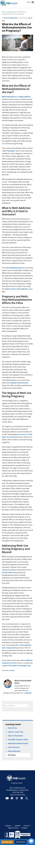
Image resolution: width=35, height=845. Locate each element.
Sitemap (24, 828)
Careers (17, 826)
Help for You (12, 728)
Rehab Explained (14, 751)
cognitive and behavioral (19, 383)
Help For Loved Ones (15, 732)
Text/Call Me (20, 842)
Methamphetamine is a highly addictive (16, 97)
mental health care (9, 572)
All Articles (12, 755)
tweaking (10, 151)
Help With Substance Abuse (18, 739)
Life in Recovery (13, 747)
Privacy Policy (13, 828)
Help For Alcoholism (15, 736)
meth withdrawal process (14, 268)
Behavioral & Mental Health (18, 743)
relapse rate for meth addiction (16, 289)
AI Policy (27, 826)
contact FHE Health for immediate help (16, 666)
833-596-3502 (7, 842)
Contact (8, 826)
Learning (11, 670)
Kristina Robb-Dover (10, 18)
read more (28, 693)
